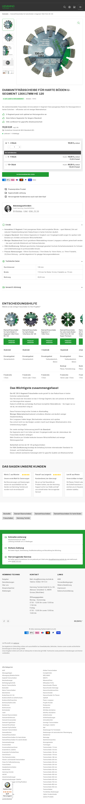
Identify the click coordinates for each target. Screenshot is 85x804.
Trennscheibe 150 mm (50, 752)
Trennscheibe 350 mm (50, 769)
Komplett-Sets (47, 673)
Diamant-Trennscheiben (9, 730)
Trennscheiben (47, 789)
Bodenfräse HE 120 (8, 695)
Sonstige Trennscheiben (50, 722)
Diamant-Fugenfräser (8, 722)
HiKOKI (4, 774)
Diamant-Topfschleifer (9, 727)
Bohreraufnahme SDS (9, 703)
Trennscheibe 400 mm (50, 772)
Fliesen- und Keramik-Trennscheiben (13, 759)
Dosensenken (6, 745)
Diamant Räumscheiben (9, 715)
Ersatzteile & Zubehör (9, 750)
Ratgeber (5, 579)
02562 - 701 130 (34, 211)
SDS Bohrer (46, 707)
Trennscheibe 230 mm (50, 762)
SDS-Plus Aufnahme (49, 712)
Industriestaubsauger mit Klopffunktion (14, 782)
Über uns (5, 585)
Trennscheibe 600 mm (50, 779)
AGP (3, 670)
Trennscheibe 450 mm (50, 774)
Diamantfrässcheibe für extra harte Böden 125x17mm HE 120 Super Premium (68, 333)
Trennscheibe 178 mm (50, 754)
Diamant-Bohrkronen (8, 717)
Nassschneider (48, 693)
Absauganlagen (7, 673)
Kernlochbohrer (7, 799)
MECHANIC (46, 675)
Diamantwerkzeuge (8, 742)
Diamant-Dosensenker (9, 720)
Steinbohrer (46, 735)
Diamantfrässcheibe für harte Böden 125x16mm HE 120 (29, 332)
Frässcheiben (6, 764)
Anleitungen (6, 591)
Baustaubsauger (7, 680)
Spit (44, 727)
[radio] (42, 145)
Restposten (46, 705)
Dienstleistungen (8, 582)
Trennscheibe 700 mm (50, 782)
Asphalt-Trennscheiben (9, 678)
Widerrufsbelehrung (64, 585)
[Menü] (11, 782)
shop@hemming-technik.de (58, 559)
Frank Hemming (18, 208)
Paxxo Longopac (48, 700)
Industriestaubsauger (8, 777)
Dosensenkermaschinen (9, 747)
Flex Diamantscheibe (8, 757)
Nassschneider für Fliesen (51, 695)
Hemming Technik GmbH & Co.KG (45, 629)
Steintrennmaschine (49, 740)
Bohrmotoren (6, 707)
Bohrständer (6, 710)
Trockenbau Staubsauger (51, 792)
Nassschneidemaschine (50, 690)
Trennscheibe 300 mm (50, 767)
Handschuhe (6, 769)
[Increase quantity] (19, 147)
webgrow (16, 643)
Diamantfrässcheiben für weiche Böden (14, 740)
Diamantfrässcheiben (9, 735)
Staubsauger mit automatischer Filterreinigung (57, 732)
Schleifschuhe (47, 715)
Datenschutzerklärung (65, 591)
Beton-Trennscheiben (9, 690)
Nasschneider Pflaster (50, 685)
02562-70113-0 (16, 561)
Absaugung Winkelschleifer (10, 675)
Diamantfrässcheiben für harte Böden (14, 737)
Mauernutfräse (47, 680)
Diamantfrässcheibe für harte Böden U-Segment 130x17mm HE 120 (11, 333)
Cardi (3, 712)
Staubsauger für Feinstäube (51, 730)
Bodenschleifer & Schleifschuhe (12, 698)
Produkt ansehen (11, 341)
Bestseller (5, 688)
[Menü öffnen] (80, 7)
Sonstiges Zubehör (49, 725)
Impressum (61, 588)
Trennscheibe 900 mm (50, 787)
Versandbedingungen (65, 582)
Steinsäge (46, 737)
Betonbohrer (6, 693)
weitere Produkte (48, 797)
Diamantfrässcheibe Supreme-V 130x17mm (48, 332)
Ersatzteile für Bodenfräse (10, 752)
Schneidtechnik (48, 720)
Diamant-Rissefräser (8, 725)
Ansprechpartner (8, 588)
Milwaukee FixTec (48, 683)
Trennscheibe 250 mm (50, 764)
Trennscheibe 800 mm (50, 784)
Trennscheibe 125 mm (50, 750)
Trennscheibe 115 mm (50, 747)
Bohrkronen (6, 705)
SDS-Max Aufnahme (49, 710)
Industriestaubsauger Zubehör (11, 779)
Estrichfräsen (6, 754)
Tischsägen (46, 745)
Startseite (5, 14)
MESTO (45, 678)
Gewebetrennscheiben (9, 767)
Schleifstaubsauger (49, 717)
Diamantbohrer (7, 732)
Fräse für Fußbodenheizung (11, 762)
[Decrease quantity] (9, 147)
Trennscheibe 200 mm (50, 759)
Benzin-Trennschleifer (9, 685)
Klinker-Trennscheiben (50, 670)
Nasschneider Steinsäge (50, 688)
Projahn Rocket (48, 703)
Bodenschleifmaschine (9, 700)
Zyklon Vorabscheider (50, 794)
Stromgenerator (48, 742)
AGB (59, 579)
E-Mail (26, 211)
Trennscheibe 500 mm (50, 777)
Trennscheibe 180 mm (50, 757)
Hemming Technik (7, 772)
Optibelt (45, 698)
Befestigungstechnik (8, 683)
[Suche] (64, 7)
